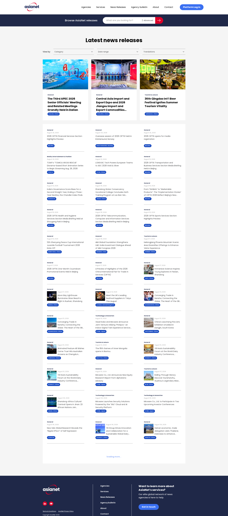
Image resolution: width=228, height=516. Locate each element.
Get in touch (149, 506)
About (156, 7)
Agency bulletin (139, 7)
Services (100, 7)
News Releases (118, 7)
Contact (168, 7)
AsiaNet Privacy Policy (66, 511)
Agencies (86, 7)
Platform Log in (191, 7)
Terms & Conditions (49, 511)
